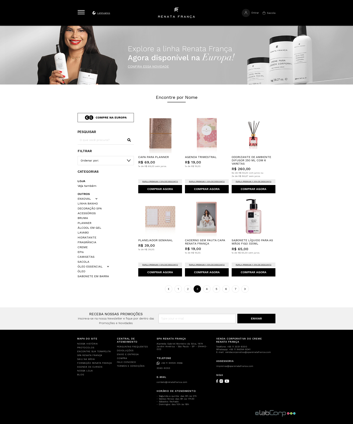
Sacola (271, 12)
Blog (80, 374)
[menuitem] (95, 343)
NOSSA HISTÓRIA (87, 343)
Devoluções (125, 350)
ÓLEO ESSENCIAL (90, 266)
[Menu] (81, 12)
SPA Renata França (89, 355)
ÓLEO (81, 271)
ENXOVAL (84, 198)
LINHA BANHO (88, 203)
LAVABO (83, 232)
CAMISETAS (86, 256)
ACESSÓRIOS (87, 213)
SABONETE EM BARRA (93, 276)
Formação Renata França (94, 363)
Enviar (256, 318)
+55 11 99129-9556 (172, 363)
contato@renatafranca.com (172, 382)
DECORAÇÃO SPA (90, 208)
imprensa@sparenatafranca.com (234, 366)
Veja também (87, 186)
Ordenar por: (90, 160)
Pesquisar (87, 132)
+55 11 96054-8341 (239, 349)
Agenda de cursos (89, 367)
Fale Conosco (126, 362)
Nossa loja (85, 370)
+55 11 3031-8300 (237, 346)
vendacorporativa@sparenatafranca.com (248, 352)
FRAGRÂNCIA (87, 242)
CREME (83, 247)
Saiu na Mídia (86, 359)
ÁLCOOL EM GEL (89, 227)
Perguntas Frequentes (132, 346)
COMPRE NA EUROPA (111, 117)
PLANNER (84, 223)
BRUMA (83, 218)
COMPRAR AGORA (160, 189)
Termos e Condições (131, 366)
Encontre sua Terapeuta (94, 351)
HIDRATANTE (87, 237)
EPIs (81, 252)
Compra (122, 358)
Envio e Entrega (128, 354)
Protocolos (85, 347)
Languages (103, 12)
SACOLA (83, 261)
